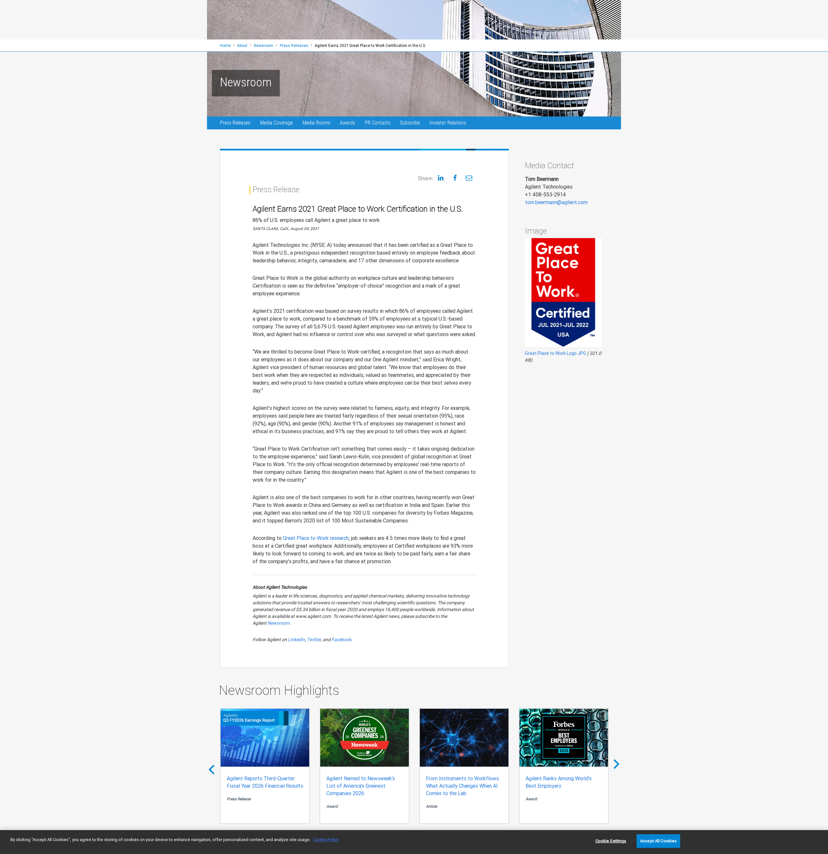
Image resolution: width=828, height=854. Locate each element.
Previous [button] (211, 766)
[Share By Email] (469, 177)
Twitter (314, 639)
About (242, 45)
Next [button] (616, 766)
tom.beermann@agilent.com (556, 202)
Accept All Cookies (658, 841)
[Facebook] (455, 177)
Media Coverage (276, 123)
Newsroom (278, 623)
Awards (347, 123)
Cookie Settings (610, 841)
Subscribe (410, 123)
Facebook (341, 639)
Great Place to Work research (316, 538)
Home (225, 45)
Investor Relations (448, 123)
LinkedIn (296, 639)
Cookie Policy (326, 839)
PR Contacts (377, 123)
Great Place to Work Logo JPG (555, 353)
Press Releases (235, 123)
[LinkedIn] (440, 177)
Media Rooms (316, 123)
